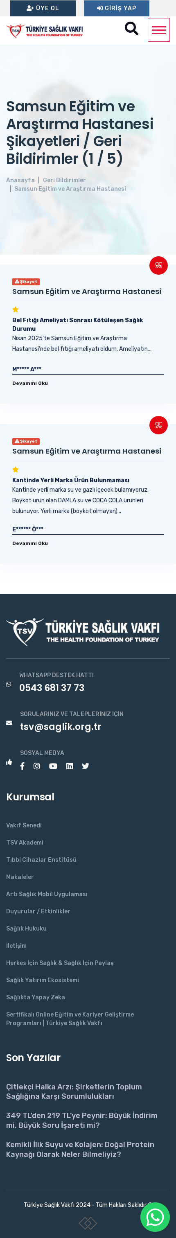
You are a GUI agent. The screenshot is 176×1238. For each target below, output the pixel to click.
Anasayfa (20, 180)
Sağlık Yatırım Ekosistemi (42, 980)
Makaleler (20, 877)
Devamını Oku (30, 383)
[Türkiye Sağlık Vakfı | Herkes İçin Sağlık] (47, 30)
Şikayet (28, 281)
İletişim (16, 945)
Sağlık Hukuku (26, 928)
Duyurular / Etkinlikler (38, 911)
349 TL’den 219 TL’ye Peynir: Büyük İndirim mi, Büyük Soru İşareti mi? (82, 1120)
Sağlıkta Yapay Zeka (35, 997)
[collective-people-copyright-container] (88, 1225)
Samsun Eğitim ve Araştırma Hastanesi (70, 188)
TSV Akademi (24, 842)
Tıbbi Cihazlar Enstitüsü (41, 859)
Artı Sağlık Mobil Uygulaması (47, 894)
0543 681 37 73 (51, 688)
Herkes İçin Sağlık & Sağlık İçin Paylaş (59, 963)
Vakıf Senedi (24, 825)
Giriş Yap (119, 8)
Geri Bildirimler (64, 180)
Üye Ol (46, 8)
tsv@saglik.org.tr (61, 727)
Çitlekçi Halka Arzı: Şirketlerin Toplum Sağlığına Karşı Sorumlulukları (74, 1091)
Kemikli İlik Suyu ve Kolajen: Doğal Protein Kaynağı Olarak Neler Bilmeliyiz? (80, 1149)
